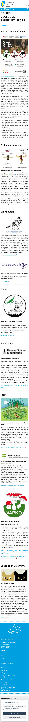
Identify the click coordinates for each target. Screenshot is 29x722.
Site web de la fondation (8, 335)
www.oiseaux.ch (5, 281)
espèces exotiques (9, 174)
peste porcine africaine (9, 76)
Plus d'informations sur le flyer (12, 447)
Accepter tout (14, 713)
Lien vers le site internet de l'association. (12, 485)
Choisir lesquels (7, 709)
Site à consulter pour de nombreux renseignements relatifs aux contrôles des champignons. (14, 551)
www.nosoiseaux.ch (10, 255)
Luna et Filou (4, 617)
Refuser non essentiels (14, 717)
